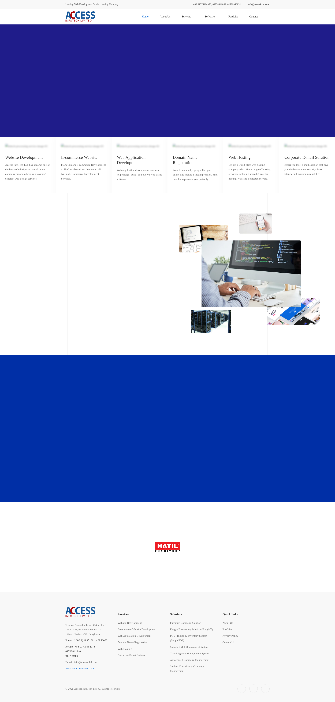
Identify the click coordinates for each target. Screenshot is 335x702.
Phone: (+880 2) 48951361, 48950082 (86, 640)
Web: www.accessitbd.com (80, 668)
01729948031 (73, 656)
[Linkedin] (265, 689)
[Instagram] (253, 689)
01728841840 (73, 651)
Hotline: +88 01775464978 (80, 646)
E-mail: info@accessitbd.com (81, 662)
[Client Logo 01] (167, 547)
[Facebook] (241, 689)
